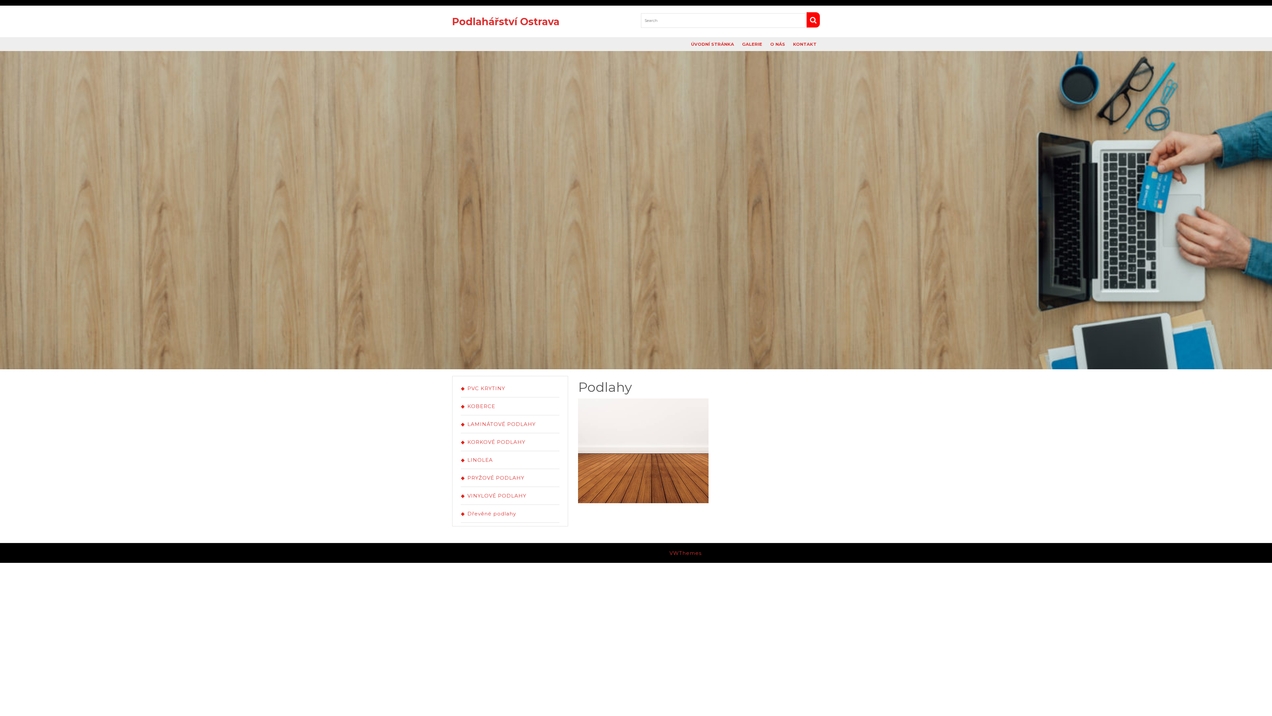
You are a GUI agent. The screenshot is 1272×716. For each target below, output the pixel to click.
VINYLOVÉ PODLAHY (496, 496)
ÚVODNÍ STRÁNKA (712, 44)
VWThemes (685, 553)
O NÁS (777, 44)
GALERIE (752, 44)
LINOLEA (480, 460)
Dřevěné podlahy (491, 513)
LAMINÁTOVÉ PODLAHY (501, 424)
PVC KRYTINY (486, 388)
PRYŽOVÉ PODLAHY (495, 478)
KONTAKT (805, 44)
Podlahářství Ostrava (505, 22)
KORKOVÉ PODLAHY (496, 442)
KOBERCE (481, 406)
